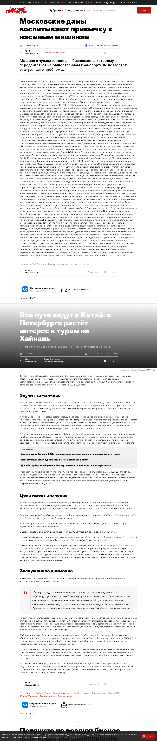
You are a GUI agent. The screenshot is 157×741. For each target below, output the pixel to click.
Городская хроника (65, 696)
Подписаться (79, 2)
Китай (76, 693)
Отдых (39, 693)
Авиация (85, 693)
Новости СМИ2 (27, 298)
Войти (144, 10)
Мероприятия (95, 10)
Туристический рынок (61, 693)
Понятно (147, 736)
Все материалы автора (55, 52)
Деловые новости (98, 693)
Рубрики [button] (55, 10)
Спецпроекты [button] (74, 10)
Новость (29, 693)
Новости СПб (113, 693)
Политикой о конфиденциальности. (67, 737)
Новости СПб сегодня (28, 696)
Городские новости (47, 696)
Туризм (47, 693)
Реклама (110, 10)
